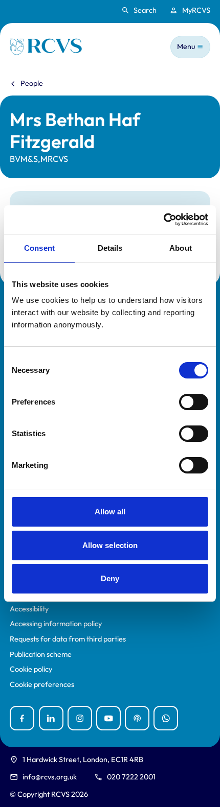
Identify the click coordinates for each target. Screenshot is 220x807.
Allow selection (110, 545)
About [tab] (180, 248)
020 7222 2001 (131, 776)
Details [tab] (110, 248)
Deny (110, 578)
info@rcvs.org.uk (50, 776)
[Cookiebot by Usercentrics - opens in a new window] (163, 219)
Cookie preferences (42, 684)
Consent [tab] (39, 248)
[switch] (193, 402)
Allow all (110, 511)
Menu (186, 46)
